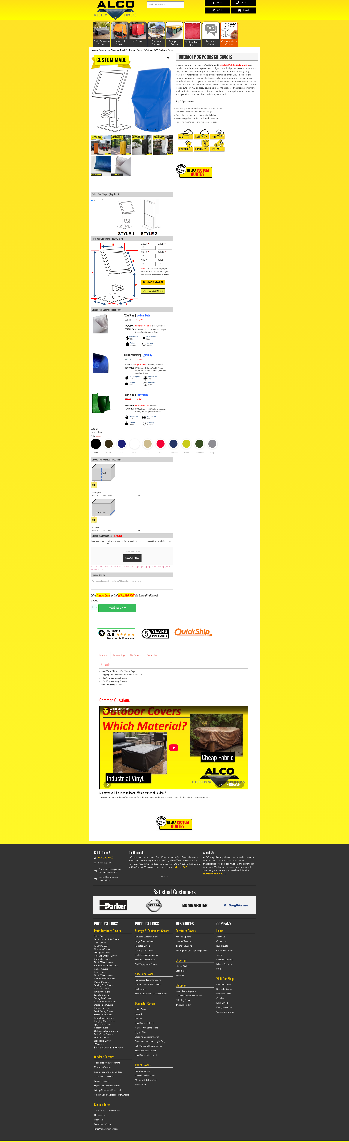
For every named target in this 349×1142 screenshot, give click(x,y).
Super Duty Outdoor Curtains (107, 1086)
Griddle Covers (101, 995)
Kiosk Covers (222, 1003)
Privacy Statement (224, 960)
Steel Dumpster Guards (145, 1051)
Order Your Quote (224, 951)
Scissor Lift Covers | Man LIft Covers (151, 994)
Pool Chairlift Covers (104, 1018)
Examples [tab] (152, 655)
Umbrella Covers (102, 959)
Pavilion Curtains (101, 1081)
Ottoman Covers (102, 949)
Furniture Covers (223, 985)
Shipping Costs (183, 1000)
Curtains (220, 998)
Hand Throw (140, 1009)
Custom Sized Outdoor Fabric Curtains (111, 1095)
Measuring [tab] (119, 655)
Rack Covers (140, 989)
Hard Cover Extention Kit (146, 1055)
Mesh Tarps (99, 1120)
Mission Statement (224, 964)
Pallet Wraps (140, 1085)
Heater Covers (101, 1028)
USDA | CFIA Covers (144, 951)
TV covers (98, 1044)
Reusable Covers (142, 1071)
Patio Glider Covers (103, 1034)
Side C (145, 252)
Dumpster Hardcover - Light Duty (150, 1041)
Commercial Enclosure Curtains (108, 1072)
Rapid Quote (222, 946)
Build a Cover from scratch (108, 1047)
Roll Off (138, 1019)
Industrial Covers (223, 994)
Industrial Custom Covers (146, 937)
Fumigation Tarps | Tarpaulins (148, 980)
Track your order (183, 1005)
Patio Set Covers (102, 989)
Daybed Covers (101, 982)
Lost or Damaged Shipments (189, 996)
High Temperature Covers (146, 955)
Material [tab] (103, 655)
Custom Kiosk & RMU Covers (148, 985)
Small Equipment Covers (131, 50)
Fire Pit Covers (101, 946)
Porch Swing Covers (103, 1011)
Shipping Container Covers (147, 1037)
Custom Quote (103, 595)
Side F (161, 260)
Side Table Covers (102, 1041)
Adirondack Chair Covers (106, 966)
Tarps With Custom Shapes (106, 1129)
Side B (162, 244)
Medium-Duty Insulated (146, 1080)
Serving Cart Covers (103, 985)
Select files (132, 558)
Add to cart (117, 608)
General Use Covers (108, 50)
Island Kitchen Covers (104, 979)
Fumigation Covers (225, 1008)
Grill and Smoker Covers (105, 956)
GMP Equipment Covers (146, 964)
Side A (145, 244)
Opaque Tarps (100, 1115)
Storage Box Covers (103, 1005)
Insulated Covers (142, 946)
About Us (220, 937)
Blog (218, 969)
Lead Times (181, 971)
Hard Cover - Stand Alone (146, 1028)
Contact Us (221, 941)
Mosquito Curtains (102, 1067)
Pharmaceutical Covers (145, 960)
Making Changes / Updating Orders (192, 951)
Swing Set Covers (102, 998)
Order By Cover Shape (153, 291)
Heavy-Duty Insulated (144, 1076)
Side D (162, 252)
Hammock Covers (102, 1008)
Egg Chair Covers (102, 1025)
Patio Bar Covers (102, 992)
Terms (219, 955)
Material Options (183, 937)
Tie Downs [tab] (135, 655)
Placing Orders (182, 966)
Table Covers (100, 936)
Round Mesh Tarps (102, 1124)
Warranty (180, 975)
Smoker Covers (101, 1038)
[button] (168, 58)
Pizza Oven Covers (103, 1015)
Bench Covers (100, 972)
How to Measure (183, 941)
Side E (145, 260)
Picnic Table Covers (103, 962)
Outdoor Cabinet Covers (106, 1031)
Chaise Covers (101, 969)
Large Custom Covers (144, 941)
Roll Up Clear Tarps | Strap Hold (108, 1090)
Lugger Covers (141, 1032)
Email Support (104, 863)
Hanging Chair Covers (104, 1021)
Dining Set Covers (103, 953)
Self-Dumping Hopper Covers (148, 1046)
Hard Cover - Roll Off (144, 1023)
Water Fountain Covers (105, 1002)
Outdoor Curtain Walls (104, 1077)
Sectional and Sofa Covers (106, 940)
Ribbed (138, 1014)
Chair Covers (100, 943)
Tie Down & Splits (184, 946)
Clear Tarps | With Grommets (107, 1063)
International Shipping (186, 991)
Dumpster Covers (224, 989)
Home (94, 50)
